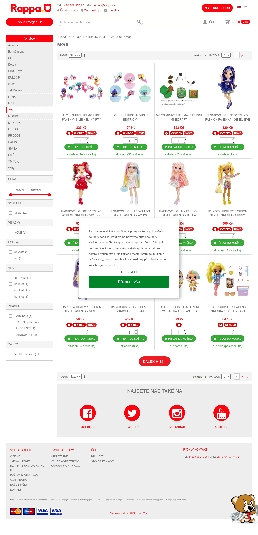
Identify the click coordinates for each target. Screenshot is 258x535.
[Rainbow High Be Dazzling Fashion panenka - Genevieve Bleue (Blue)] (227, 88)
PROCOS (14, 135)
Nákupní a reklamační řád (27, 467)
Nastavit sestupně (85, 55)
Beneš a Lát (16, 51)
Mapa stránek (60, 456)
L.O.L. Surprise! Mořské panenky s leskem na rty (81, 117)
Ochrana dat (19, 479)
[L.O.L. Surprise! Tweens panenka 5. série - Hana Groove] (227, 279)
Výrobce (117, 36)
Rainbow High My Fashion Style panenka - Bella (179, 213)
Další (247, 56)
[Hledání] (139, 22)
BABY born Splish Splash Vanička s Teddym (130, 309)
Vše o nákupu (93, 10)
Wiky (11, 168)
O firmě (15, 456)
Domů (63, 36)
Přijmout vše (129, 281)
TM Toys (13, 161)
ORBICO (13, 129)
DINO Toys (15, 71)
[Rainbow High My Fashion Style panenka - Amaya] (130, 183)
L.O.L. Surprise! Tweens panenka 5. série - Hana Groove (227, 311)
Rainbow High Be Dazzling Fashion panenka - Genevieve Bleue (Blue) (227, 119)
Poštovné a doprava (24, 474)
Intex (11, 84)
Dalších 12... (154, 361)
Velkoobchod (218, 8)
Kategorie (78, 36)
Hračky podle (97, 36)
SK (246, 6)
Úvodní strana (69, 10)
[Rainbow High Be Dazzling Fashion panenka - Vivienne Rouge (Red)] (81, 183)
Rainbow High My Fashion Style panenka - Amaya (130, 213)
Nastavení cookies (119, 512)
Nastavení (129, 272)
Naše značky (18, 484)
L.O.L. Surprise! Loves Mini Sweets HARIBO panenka (179, 309)
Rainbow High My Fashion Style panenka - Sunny (227, 213)
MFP (11, 103)
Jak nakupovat (20, 461)
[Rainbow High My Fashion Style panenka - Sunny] (227, 183)
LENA (12, 97)
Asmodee (14, 45)
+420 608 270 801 (74, 5)
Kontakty (113, 10)
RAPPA (12, 142)
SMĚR (12, 155)
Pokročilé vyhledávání (66, 466)
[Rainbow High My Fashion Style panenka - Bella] (179, 183)
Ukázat (214, 55)
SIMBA (12, 148)
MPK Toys (14, 123)
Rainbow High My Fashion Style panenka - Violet (81, 309)
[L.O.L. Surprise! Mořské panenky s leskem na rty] (81, 88)
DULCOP (14, 77)
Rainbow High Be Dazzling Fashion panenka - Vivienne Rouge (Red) (81, 215)
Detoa (12, 64)
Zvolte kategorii (27, 22)
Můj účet (97, 456)
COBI (11, 58)
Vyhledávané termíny (65, 461)
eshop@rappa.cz (104, 5)
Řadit (63, 55)
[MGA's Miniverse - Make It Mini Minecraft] (179, 88)
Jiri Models (15, 90)
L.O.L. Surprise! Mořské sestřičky (130, 117)
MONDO (13, 116)
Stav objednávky (102, 461)
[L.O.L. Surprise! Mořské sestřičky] (130, 88)
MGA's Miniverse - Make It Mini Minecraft (179, 117)
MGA (12, 110)
